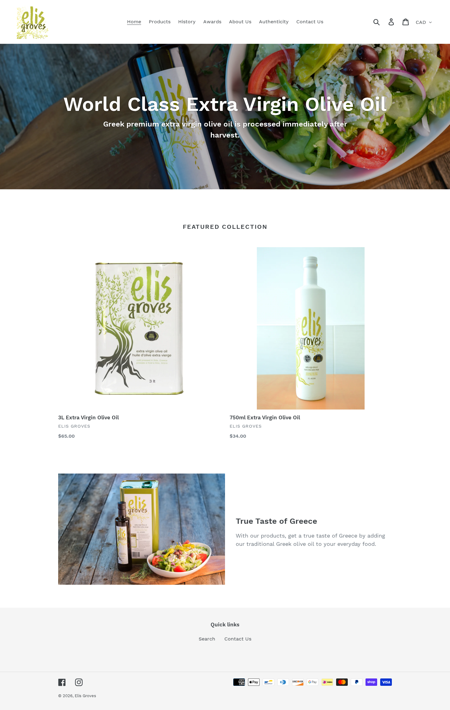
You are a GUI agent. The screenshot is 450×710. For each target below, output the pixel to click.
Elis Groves (85, 695)
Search (207, 639)
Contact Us (237, 639)
